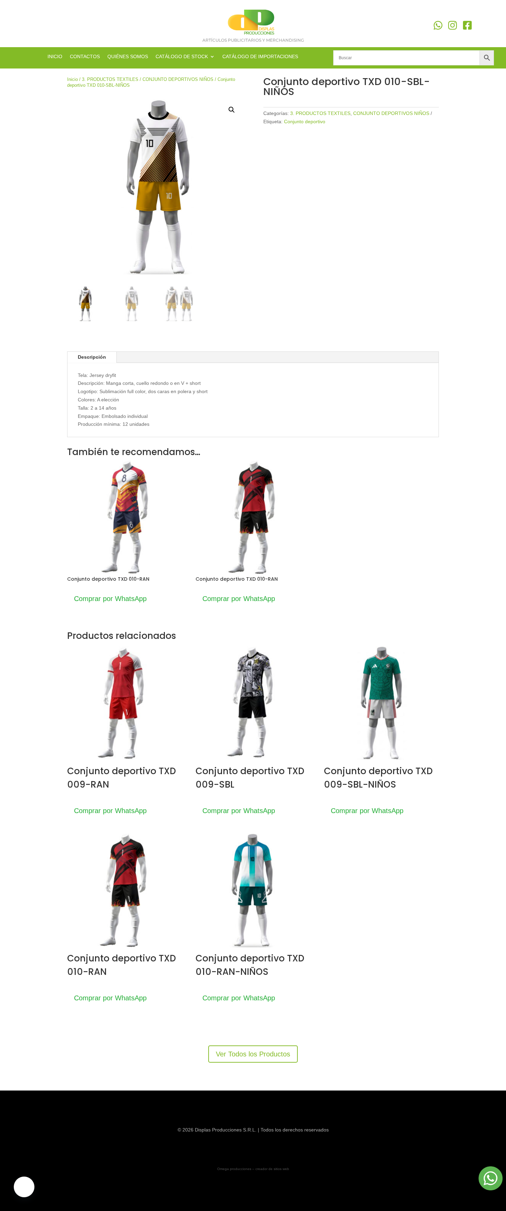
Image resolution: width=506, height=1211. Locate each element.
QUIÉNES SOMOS (127, 56)
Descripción (92, 357)
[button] (231, 110)
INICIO (55, 56)
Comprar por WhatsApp (110, 598)
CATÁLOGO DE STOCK (182, 56)
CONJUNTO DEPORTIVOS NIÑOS (178, 79)
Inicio (72, 79)
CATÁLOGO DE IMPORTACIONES (260, 56)
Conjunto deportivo (304, 121)
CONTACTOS (85, 56)
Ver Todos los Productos (253, 1054)
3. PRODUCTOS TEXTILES (110, 79)
